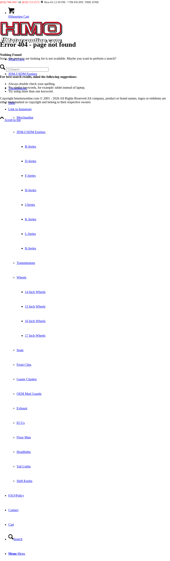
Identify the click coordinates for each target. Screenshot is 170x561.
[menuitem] (89, 292)
